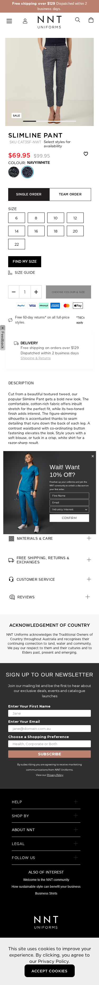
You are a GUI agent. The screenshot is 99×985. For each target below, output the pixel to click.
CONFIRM (69, 518)
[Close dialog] (93, 456)
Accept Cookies (49, 971)
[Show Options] (86, 509)
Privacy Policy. (54, 961)
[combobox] (68, 509)
